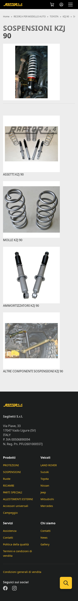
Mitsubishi (47, 499)
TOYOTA (54, 16)
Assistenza (9, 531)
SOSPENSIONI (12, 472)
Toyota (45, 479)
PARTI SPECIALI (12, 492)
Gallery (45, 544)
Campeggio (10, 512)
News (44, 537)
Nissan (45, 485)
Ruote (6, 479)
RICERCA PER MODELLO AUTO (30, 16)
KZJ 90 (66, 16)
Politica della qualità (16, 544)
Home (6, 16)
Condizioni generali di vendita (22, 572)
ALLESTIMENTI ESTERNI (18, 499)
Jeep (43, 492)
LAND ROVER (49, 465)
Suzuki (45, 472)
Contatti (8, 537)
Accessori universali (15, 506)
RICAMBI (8, 485)
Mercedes (47, 506)
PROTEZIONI (11, 465)
